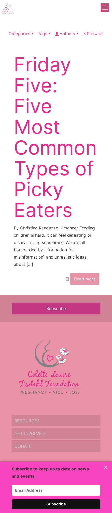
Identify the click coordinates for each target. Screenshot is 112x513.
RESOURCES (27, 420)
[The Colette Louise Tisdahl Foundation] (7, 7)
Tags (42, 33)
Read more (85, 278)
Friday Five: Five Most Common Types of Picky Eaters (55, 137)
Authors (67, 33)
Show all (95, 33)
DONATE (23, 446)
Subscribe (56, 308)
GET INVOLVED (30, 433)
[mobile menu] (105, 7)
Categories (19, 33)
